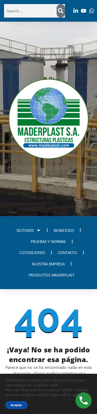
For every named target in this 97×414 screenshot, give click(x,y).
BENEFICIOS (64, 230)
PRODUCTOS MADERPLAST (51, 275)
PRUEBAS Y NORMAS (48, 241)
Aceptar (16, 405)
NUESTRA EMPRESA (48, 263)
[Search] (61, 11)
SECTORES (25, 230)
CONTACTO (67, 252)
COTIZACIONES (32, 252)
